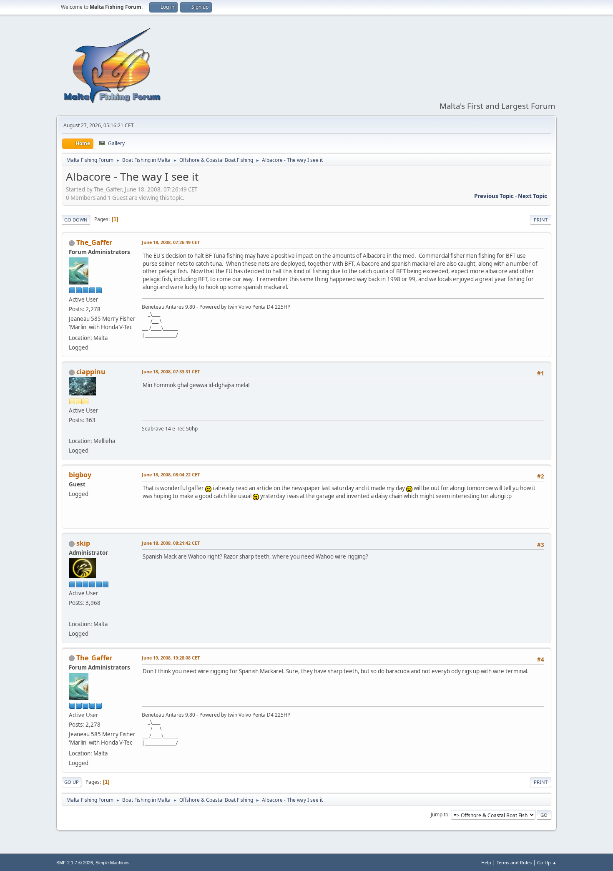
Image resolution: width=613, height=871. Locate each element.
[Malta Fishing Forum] (72, 613)
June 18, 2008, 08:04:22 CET (171, 474)
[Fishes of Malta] (72, 431)
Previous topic (494, 196)
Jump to (439, 814)
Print (541, 219)
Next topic (532, 196)
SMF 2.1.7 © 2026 (74, 862)
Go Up (71, 782)
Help (486, 862)
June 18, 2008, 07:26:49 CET (171, 242)
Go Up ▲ (547, 862)
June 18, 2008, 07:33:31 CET (171, 371)
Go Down (76, 219)
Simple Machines (112, 862)
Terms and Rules (514, 862)
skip (83, 543)
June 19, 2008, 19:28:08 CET (171, 658)
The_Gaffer (94, 242)
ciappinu (91, 371)
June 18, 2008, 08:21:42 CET (171, 543)
